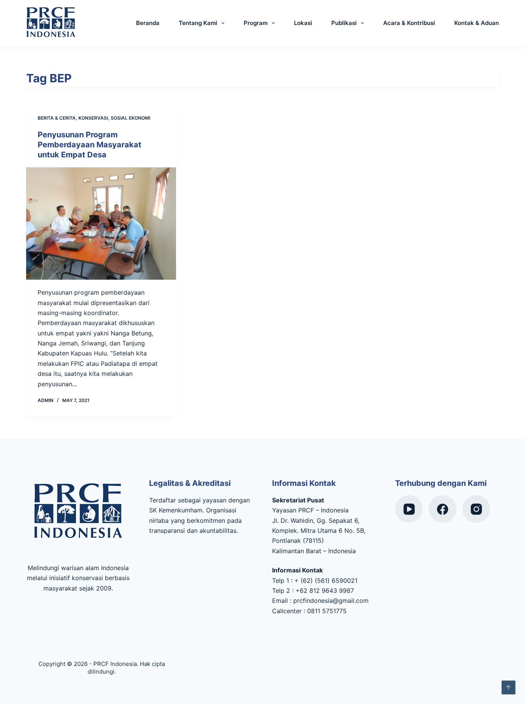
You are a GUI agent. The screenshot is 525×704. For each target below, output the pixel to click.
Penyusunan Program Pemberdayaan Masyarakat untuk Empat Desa (89, 144)
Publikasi (344, 23)
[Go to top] (508, 687)
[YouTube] (409, 509)
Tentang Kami (198, 23)
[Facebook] (443, 509)
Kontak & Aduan (476, 23)
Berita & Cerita (57, 118)
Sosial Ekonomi (130, 118)
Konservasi (93, 118)
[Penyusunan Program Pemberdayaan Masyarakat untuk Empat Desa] (101, 223)
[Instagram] (476, 509)
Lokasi (303, 23)
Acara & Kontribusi (409, 23)
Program (255, 23)
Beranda (147, 23)
